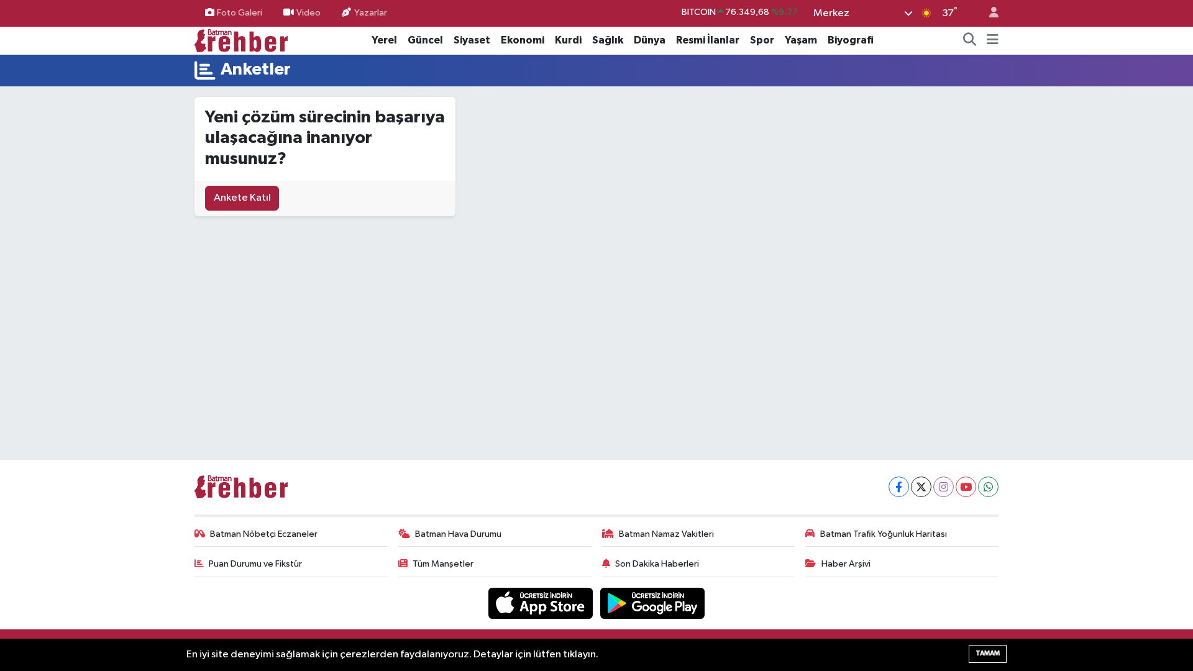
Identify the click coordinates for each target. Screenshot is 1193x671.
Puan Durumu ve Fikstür (255, 563)
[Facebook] (899, 487)
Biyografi (851, 40)
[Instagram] (943, 487)
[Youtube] (966, 487)
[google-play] (653, 603)
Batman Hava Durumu (458, 534)
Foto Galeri (239, 12)
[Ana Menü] (993, 40)
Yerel (384, 40)
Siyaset (472, 40)
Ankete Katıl (242, 198)
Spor (762, 40)
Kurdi (568, 40)
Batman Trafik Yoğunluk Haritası (883, 534)
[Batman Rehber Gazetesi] (241, 40)
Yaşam (801, 40)
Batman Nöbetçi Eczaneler (264, 534)
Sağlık (607, 40)
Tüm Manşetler (443, 563)
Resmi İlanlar (707, 40)
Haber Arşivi (846, 563)
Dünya (649, 40)
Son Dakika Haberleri (657, 563)
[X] (921, 487)
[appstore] (542, 603)
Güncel (425, 40)
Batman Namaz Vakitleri (666, 534)
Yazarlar (370, 12)
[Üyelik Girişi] (989, 13)
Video (308, 12)
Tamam (988, 653)
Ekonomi (522, 40)
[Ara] (970, 40)
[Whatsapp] (988, 487)
